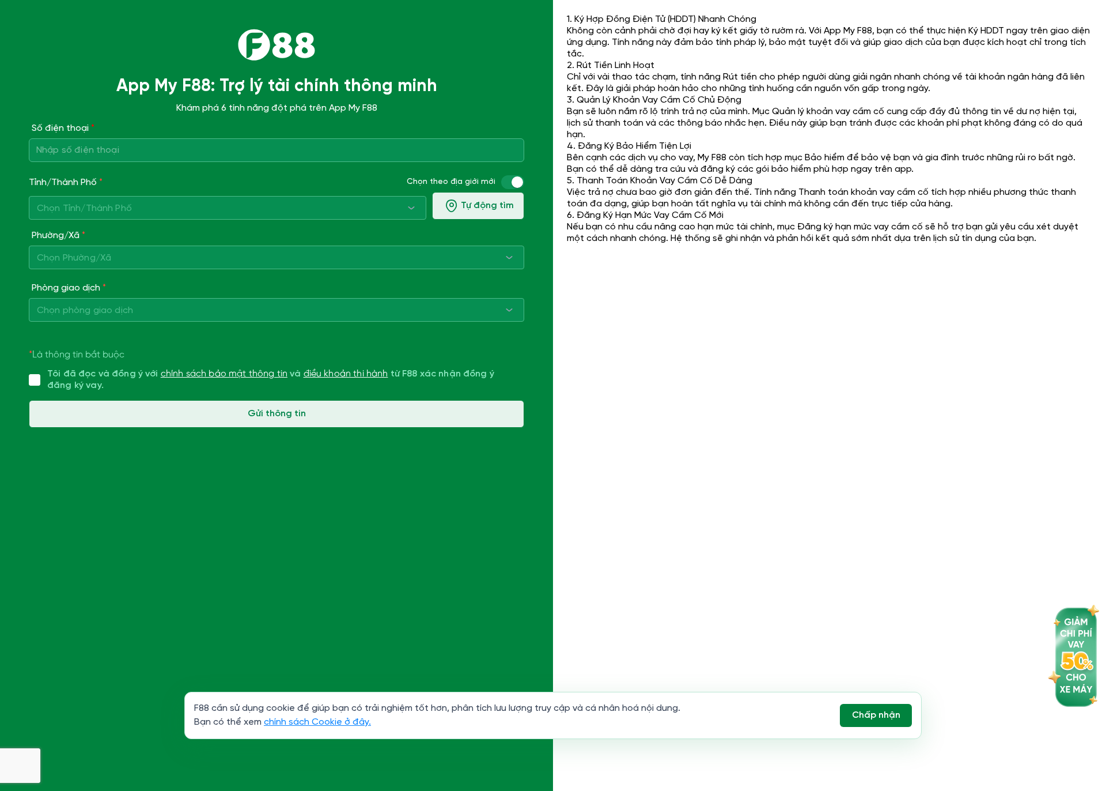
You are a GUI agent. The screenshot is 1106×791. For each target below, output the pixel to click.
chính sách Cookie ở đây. (317, 722)
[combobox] (227, 208)
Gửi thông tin (277, 414)
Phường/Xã (58, 235)
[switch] (517, 182)
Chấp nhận (876, 715)
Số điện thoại (63, 128)
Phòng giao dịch (69, 288)
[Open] (411, 207)
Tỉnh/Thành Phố (66, 182)
